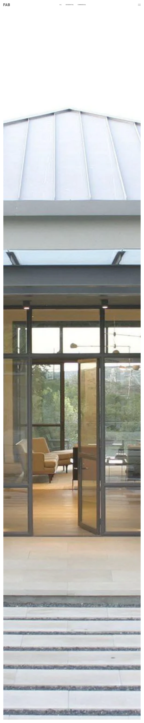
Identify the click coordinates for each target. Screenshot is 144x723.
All (61, 4)
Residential (70, 4)
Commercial (82, 4)
